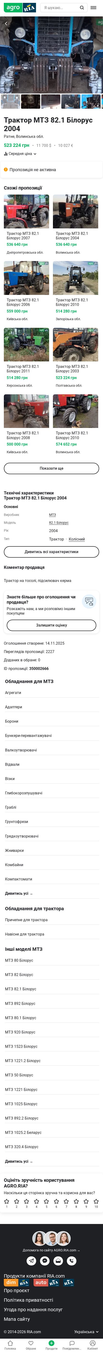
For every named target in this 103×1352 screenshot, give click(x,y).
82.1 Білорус (59, 522)
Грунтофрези (16, 821)
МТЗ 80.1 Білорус (20, 1018)
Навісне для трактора (24, 934)
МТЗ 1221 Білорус (21, 1089)
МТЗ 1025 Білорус (21, 1104)
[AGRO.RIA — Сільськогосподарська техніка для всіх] (22, 7)
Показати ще (51, 468)
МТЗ (52, 515)
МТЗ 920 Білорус (20, 1032)
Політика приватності (28, 1300)
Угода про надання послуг (33, 1309)
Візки (10, 778)
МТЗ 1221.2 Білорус (22, 1061)
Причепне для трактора (26, 920)
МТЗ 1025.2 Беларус (23, 1132)
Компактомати (18, 879)
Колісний (77, 539)
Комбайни (14, 865)
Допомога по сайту (51, 1250)
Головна (10, 1348)
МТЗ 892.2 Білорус (21, 1118)
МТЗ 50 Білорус (19, 1075)
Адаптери (13, 707)
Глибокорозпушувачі (23, 793)
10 (96, 1206)
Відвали (12, 764)
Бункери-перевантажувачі (28, 735)
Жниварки (14, 850)
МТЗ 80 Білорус (19, 960)
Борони (11, 721)
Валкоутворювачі (21, 750)
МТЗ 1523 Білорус (21, 1046)
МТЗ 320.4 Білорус (21, 1147)
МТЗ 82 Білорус (19, 974)
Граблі (10, 807)
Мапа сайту (17, 1319)
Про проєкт (16, 1290)
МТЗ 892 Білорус (20, 1003)
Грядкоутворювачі (22, 836)
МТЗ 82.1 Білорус (20, 989)
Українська (84, 1332)
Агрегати (13, 692)
